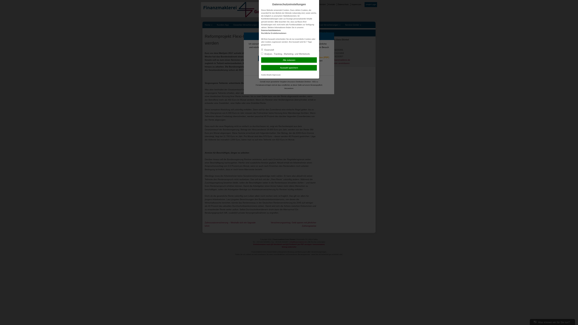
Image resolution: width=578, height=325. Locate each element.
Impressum (276, 75)
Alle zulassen (289, 60)
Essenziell (269, 50)
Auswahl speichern (289, 68)
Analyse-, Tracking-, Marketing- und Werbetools (287, 54)
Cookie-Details (266, 75)
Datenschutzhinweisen (271, 30)
